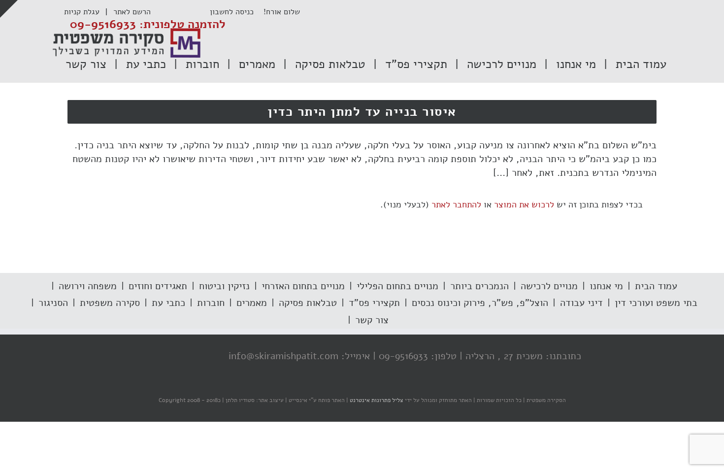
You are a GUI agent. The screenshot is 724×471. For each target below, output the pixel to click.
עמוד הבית (656, 286)
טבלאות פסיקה (308, 302)
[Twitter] (188, 356)
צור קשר (372, 320)
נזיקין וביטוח (224, 286)
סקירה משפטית (110, 302)
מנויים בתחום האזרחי (303, 286)
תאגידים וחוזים (158, 286)
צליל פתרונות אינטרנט (375, 400)
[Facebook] (207, 356)
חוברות (211, 302)
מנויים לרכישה (549, 286)
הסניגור (53, 302)
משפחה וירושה (88, 286)
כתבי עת (168, 302)
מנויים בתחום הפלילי (397, 286)
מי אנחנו (606, 286)
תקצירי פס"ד (374, 302)
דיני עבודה (581, 302)
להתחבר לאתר (456, 204)
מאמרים (251, 302)
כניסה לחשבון (236, 11)
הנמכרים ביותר (479, 286)
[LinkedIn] (168, 356)
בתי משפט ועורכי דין (656, 302)
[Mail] (148, 356)
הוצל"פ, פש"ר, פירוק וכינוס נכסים (480, 302)
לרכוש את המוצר (524, 204)
